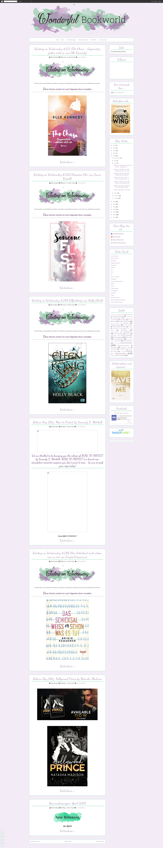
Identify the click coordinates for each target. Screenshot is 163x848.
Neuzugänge (118, 337)
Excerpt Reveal (115, 323)
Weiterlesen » (67, 162)
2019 (114, 156)
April (115, 163)
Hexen (130, 326)
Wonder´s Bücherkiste (119, 243)
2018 (114, 201)
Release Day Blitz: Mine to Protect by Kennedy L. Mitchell (67, 422)
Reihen (118, 341)
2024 (114, 148)
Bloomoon (113, 265)
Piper (112, 295)
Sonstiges (113, 349)
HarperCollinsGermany (117, 281)
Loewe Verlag (114, 288)
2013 (114, 214)
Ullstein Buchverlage (116, 302)
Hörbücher (128, 328)
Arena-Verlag (114, 256)
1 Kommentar (82, 57)
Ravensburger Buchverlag (118, 300)
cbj (111, 270)
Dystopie (123, 319)
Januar (116, 198)
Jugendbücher (128, 332)
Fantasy (125, 323)
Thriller (130, 349)
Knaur (112, 286)
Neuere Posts (35, 841)
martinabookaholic (118, 234)
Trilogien (115, 351)
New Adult (129, 337)
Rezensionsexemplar (123, 345)
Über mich (60, 40)
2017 (114, 204)
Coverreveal (114, 319)
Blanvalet (113, 260)
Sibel (118, 416)
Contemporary (117, 318)
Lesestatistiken (118, 333)
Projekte (129, 339)
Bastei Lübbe (114, 258)
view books (129, 422)
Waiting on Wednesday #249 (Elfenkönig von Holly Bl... (122, 174)
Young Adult (121, 355)
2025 (114, 145)
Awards (123, 314)
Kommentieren (81, 305)
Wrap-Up (113, 355)
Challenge (129, 316)
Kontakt (93, 40)
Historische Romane (118, 328)
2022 (114, 153)
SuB (121, 349)
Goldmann (113, 279)
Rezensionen (83, 40)
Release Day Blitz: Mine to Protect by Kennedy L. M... (122, 178)
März (115, 193)
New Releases (118, 339)
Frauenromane (115, 325)
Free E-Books (128, 325)
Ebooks (130, 319)
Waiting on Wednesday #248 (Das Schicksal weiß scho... (122, 182)
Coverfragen (127, 318)
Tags (125, 349)
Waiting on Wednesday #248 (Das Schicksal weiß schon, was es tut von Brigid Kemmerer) (67, 555)
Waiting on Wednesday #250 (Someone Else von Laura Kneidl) (67, 177)
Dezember (117, 158)
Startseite (67, 841)
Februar (116, 195)
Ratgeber (113, 340)
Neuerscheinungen (126, 335)
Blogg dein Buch (115, 263)
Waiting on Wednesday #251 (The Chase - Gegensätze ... (123, 166)
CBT (112, 272)
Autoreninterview (114, 314)
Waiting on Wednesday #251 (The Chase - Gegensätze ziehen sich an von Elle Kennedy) (67, 51)
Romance (114, 347)
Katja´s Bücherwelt (118, 240)
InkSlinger (124, 330)
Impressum (103, 40)
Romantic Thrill (125, 347)
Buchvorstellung (118, 316)
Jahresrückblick (115, 332)
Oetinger (113, 293)
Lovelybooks (114, 290)
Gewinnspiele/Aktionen (119, 326)
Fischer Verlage (115, 276)
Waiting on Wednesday (121, 352)
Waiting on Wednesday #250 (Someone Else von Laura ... (122, 170)
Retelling (116, 343)
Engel (114, 321)
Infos (112, 330)
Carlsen (113, 267)
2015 (114, 209)
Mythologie (113, 335)
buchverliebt (116, 237)
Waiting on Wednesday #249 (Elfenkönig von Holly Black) (67, 300)
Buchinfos (129, 314)
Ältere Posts (100, 841)
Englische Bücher (124, 321)
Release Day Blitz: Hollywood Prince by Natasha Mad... (122, 186)
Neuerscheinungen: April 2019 (67, 803)
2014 (114, 212)
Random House (115, 297)
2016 (114, 207)
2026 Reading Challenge (121, 413)
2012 (114, 217)
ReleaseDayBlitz (127, 341)
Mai (115, 160)
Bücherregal (71, 40)
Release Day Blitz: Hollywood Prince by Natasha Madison (67, 679)
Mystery (127, 333)
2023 (114, 150)
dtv (112, 274)
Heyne (112, 283)
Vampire (122, 351)
